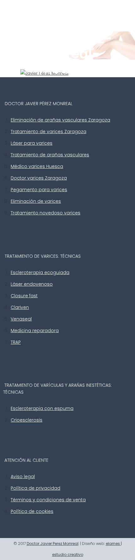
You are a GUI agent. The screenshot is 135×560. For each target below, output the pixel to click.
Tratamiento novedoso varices (45, 213)
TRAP (16, 342)
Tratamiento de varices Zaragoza (48, 131)
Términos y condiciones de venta (48, 500)
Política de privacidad (35, 488)
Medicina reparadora (35, 330)
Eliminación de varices (36, 201)
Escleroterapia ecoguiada (40, 272)
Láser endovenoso (32, 284)
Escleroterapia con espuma (42, 408)
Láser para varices (31, 143)
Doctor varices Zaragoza (39, 178)
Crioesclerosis (26, 420)
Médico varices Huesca (37, 166)
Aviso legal (23, 476)
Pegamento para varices (39, 189)
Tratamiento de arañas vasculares (50, 155)
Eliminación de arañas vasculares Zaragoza (60, 120)
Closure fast (24, 296)
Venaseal (21, 319)
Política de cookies (32, 511)
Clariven (20, 307)
